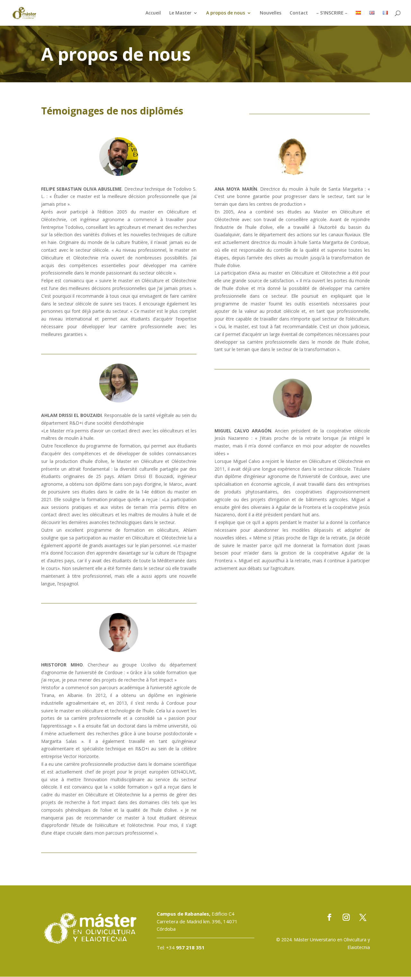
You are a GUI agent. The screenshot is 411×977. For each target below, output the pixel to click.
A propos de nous (225, 13)
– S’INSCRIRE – (331, 13)
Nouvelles (270, 13)
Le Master (180, 13)
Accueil (153, 13)
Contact (299, 13)
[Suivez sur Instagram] (346, 917)
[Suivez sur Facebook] (329, 917)
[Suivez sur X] (363, 917)
